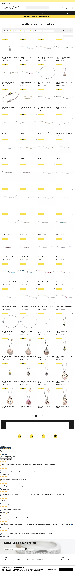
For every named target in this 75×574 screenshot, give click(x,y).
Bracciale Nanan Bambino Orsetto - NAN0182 (28, 83)
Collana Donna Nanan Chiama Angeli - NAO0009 (46, 382)
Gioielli (7, 13)
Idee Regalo (66, 13)
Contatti (4, 3)
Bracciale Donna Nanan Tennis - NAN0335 (27, 232)
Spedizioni (28, 563)
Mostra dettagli (65, 571)
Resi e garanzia (40, 559)
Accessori (49, 13)
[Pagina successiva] (42, 416)
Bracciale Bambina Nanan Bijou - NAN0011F (9, 108)
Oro (14, 13)
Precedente (3, 459)
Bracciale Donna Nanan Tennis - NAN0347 (27, 257)
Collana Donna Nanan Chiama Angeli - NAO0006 (10, 382)
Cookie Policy (17, 561)
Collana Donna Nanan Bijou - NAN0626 (44, 332)
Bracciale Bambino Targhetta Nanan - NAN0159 (28, 133)
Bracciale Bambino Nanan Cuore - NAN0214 (63, 108)
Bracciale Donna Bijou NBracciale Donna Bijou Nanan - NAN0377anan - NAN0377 (64, 133)
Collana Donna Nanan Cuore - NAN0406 (26, 407)
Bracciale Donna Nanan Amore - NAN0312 (27, 158)
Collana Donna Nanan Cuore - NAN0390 (8, 407)
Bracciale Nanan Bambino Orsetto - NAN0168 (46, 282)
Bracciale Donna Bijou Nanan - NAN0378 (8, 158)
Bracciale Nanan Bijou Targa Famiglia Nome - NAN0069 (28, 307)
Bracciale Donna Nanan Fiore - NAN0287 (8, 207)
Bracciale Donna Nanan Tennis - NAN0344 (63, 232)
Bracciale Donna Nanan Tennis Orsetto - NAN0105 (63, 58)
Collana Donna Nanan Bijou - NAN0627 (62, 332)
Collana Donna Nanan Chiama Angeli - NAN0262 (28, 357)
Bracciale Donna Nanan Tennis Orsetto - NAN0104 (63, 257)
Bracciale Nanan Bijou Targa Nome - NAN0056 (64, 307)
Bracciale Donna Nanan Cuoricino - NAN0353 (28, 182)
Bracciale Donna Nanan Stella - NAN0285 (45, 207)
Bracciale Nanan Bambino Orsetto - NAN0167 (28, 282)
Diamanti (21, 13)
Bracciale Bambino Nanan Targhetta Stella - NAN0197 (46, 58)
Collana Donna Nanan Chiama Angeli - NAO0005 (10, 58)
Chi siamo (8, 3)
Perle (28, 13)
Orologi (41, 13)
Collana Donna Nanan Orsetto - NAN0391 (63, 407)
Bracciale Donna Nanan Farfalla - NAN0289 (63, 182)
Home (5, 559)
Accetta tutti (66, 569)
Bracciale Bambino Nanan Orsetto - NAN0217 (28, 58)
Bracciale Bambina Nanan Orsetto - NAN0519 (28, 108)
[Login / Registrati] (62, 7)
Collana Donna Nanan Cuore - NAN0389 (62, 382)
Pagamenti (28, 561)
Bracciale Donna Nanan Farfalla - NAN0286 (45, 182)
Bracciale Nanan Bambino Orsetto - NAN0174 (64, 282)
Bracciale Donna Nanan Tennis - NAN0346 (9, 257)
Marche (58, 13)
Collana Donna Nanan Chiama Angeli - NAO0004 (64, 357)
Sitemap (39, 561)
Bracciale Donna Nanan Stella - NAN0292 (9, 232)
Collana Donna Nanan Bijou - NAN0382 (44, 83)
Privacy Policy (10, 551)
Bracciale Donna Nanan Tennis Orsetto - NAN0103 (45, 257)
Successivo (9, 459)
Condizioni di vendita (30, 559)
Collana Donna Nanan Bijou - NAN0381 (26, 332)
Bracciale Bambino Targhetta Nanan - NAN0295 (46, 133)
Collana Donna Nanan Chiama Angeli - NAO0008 (28, 382)
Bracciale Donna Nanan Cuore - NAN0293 (45, 158)
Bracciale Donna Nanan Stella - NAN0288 (63, 207)
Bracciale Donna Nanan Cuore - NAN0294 (63, 158)
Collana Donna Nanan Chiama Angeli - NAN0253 (10, 357)
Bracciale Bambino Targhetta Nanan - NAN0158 (10, 133)
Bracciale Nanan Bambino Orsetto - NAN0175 (9, 307)
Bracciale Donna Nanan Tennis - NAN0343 (45, 232)
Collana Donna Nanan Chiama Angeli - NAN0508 (64, 83)
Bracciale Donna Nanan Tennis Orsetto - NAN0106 (8, 83)
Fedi (35, 13)
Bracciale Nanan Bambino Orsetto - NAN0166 (9, 282)
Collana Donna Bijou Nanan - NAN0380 (8, 332)
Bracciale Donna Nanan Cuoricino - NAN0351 (9, 182)
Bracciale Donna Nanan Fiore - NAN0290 (26, 207)
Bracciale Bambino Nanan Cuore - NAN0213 (45, 108)
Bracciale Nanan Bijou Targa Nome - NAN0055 (46, 307)
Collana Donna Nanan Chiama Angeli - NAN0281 (46, 357)
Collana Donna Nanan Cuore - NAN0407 (44, 407)
